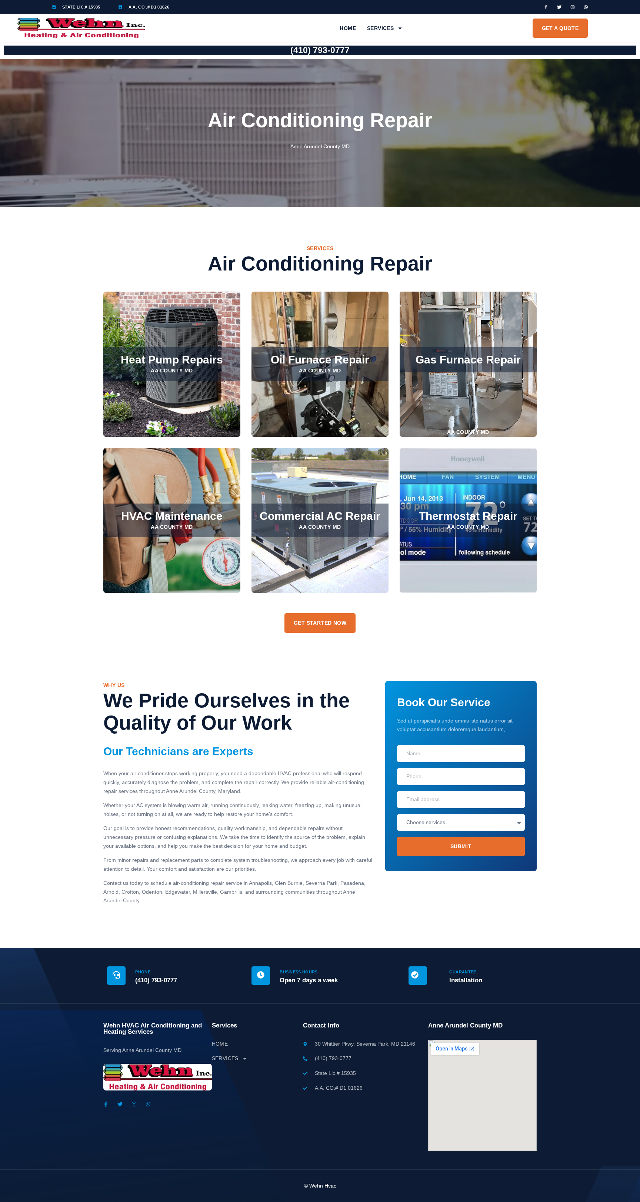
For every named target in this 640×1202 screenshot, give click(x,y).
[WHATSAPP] (586, 7)
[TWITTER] (559, 7)
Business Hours (299, 972)
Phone (142, 972)
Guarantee (462, 972)
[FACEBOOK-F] (546, 7)
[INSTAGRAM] (572, 7)
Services (380, 28)
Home (348, 28)
